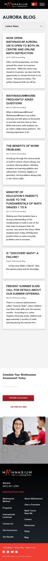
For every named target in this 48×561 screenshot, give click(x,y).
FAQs (27, 531)
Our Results (8, 537)
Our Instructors (10, 530)
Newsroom (29, 525)
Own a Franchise (32, 505)
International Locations (9, 516)
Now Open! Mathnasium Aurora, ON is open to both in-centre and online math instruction (23, 46)
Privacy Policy (19, 548)
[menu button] (34, 4)
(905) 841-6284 (11, 486)
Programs (7, 508)
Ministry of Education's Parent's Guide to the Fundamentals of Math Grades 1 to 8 (24, 200)
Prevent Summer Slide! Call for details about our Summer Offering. (23, 290)
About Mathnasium (33, 499)
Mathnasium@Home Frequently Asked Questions (20, 100)
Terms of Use (30, 548)
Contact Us (8, 524)
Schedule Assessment (18, 398)
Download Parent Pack (13, 492)
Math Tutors (30, 512)
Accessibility (7, 548)
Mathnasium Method (8, 500)
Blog (26, 538)
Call (18, 407)
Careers (28, 519)
